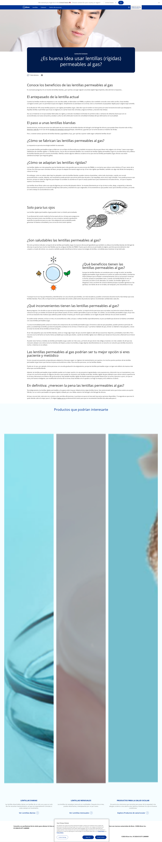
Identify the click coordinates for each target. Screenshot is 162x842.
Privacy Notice (60, 832)
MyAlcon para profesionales (135, 7)
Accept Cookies (100, 837)
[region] (81, 830)
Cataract (43, 7)
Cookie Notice (101, 831)
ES (129, 7)
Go (121, 3)
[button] (110, 2)
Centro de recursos (55, 7)
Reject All (88, 837)
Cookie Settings (62, 837)
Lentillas (35, 7)
